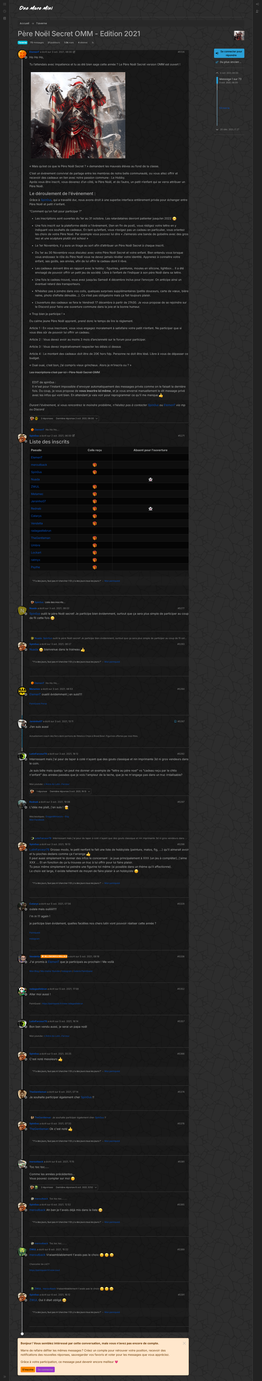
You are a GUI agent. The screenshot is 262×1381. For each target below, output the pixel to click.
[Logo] (36, 8)
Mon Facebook (36, 819)
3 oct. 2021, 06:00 (62, 51)
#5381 (181, 1161)
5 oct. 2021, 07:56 (61, 903)
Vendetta (34, 956)
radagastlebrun (38, 988)
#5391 (181, 1294)
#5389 (180, 1249)
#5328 (180, 903)
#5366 (180, 1053)
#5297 (181, 801)
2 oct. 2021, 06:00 (61, 435)
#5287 (181, 721)
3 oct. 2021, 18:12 (68, 753)
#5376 (181, 1123)
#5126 (181, 51)
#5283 (180, 644)
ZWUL (32, 1249)
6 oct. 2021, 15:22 (58, 1249)
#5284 (180, 688)
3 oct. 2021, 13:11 (64, 721)
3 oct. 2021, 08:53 (63, 688)
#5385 (180, 1204)
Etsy (67, 816)
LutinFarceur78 (38, 753)
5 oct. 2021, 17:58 (69, 988)
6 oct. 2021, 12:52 (61, 1204)
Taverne (22, 42)
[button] (4, 18)
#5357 (181, 1021)
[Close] (184, 1343)
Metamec (34, 688)
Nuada (33, 608)
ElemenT (34, 51)
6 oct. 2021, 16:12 (60, 1294)
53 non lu (224, 108)
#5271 (181, 435)
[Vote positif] (180, 418)
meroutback (36, 1161)
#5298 (180, 844)
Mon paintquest (112, 581)
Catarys (33, 903)
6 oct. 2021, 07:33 (61, 1123)
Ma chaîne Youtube (50, 971)
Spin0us (34, 435)
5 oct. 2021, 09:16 (89, 956)
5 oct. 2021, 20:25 (61, 1053)
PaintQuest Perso (38, 703)
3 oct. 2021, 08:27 (61, 644)
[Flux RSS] (92, 42)
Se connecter (45, 1369)
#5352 (180, 988)
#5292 (180, 753)
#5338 (180, 956)
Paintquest (34, 932)
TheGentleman (38, 1091)
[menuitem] (257, 4)
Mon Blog (34, 971)
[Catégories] (4, 4)
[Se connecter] (257, 4)
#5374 (181, 1091)
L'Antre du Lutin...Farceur (57, 784)
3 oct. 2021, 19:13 (60, 844)
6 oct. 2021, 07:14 (68, 1091)
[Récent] (4, 11)
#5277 (181, 608)
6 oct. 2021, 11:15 (65, 1161)
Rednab (33, 801)
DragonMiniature (54, 816)
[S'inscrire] (257, 11)
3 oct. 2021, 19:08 (60, 801)
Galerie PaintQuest (83, 971)
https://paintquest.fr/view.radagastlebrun (62, 1003)
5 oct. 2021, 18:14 (68, 1021)
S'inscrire (28, 1369)
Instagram (34, 938)
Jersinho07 (35, 721)
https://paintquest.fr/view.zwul (44, 1270)
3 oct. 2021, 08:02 (59, 608)
